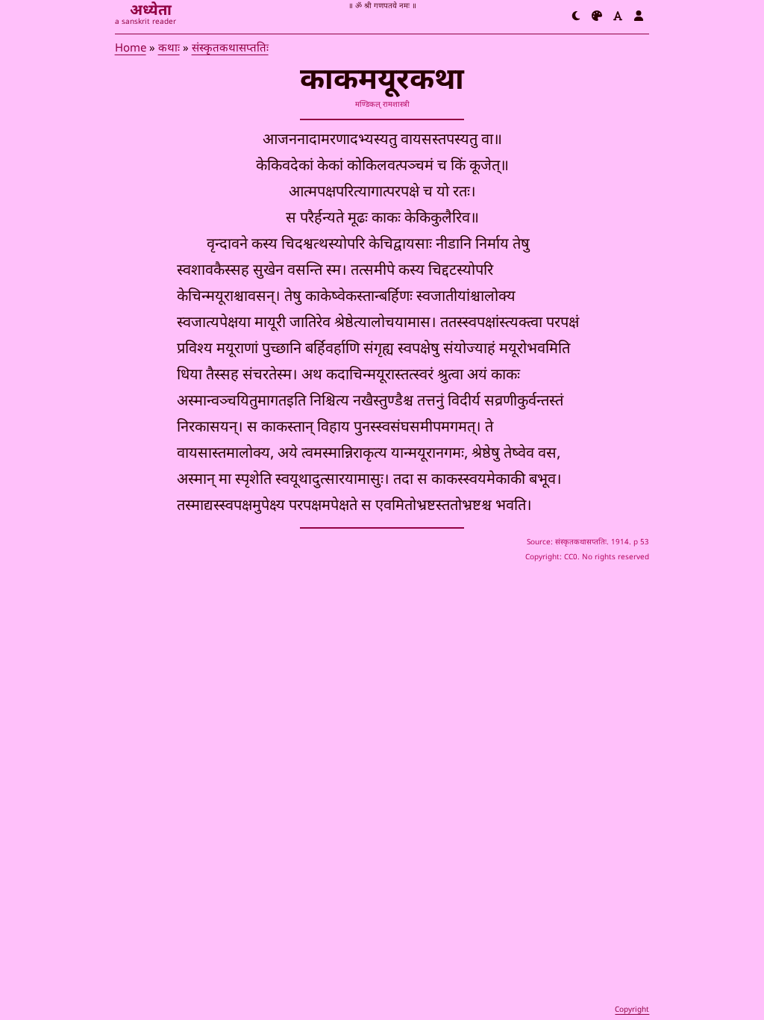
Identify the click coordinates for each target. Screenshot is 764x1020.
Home (130, 49)
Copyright (632, 1010)
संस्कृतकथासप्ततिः (230, 49)
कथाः (169, 49)
